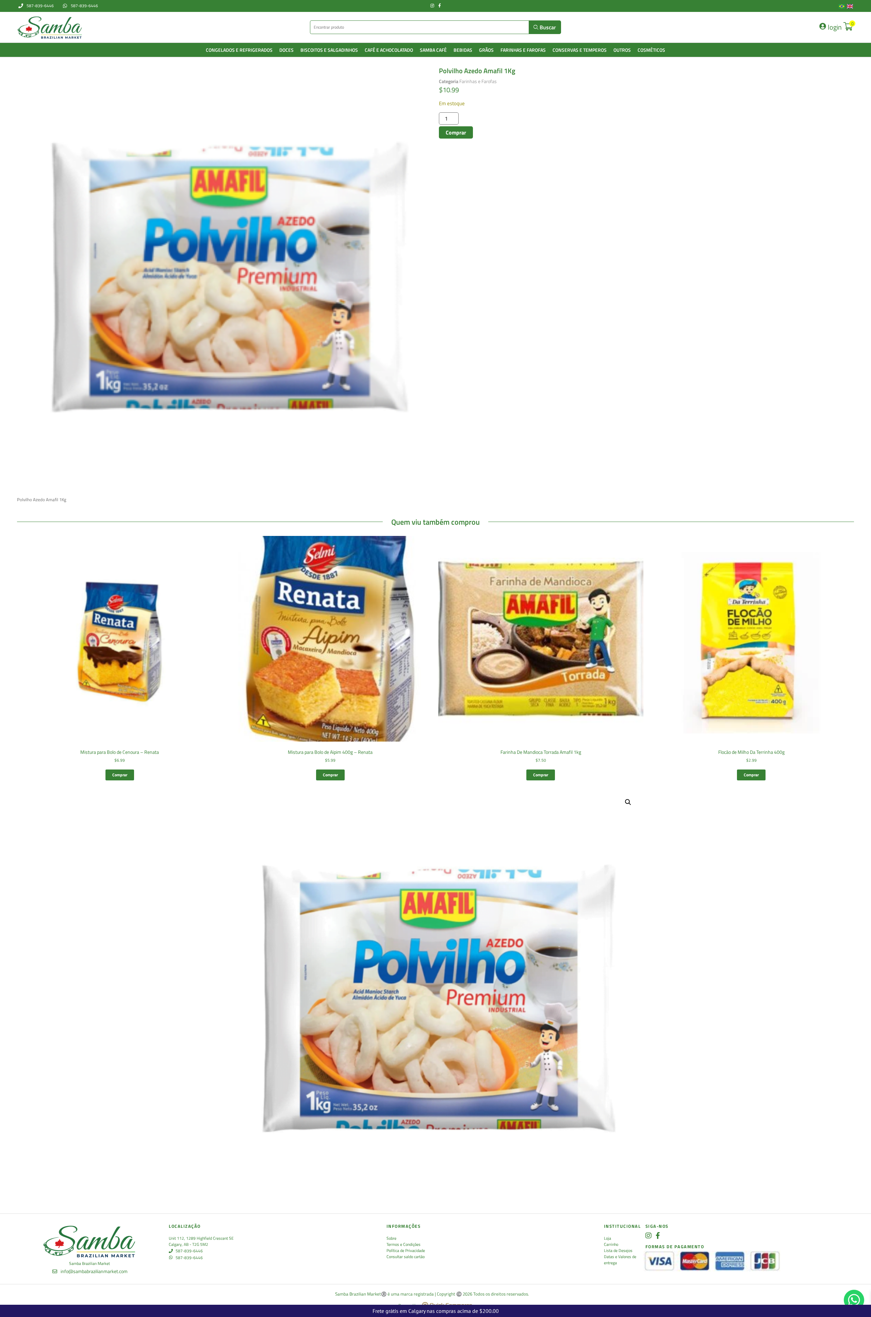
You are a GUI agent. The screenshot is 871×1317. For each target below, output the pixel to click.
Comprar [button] (119, 775)
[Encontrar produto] (419, 27)
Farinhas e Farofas (478, 81)
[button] (628, 802)
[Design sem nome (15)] (226, 273)
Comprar (456, 132)
